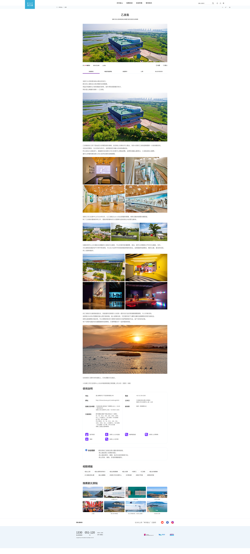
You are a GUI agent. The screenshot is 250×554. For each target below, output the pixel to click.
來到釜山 (120, 3)
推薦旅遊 (129, 3)
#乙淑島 (143, 471)
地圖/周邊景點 (108, 71)
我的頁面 (220, 3)
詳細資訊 (91, 71)
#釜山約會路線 (153, 471)
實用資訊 (149, 3)
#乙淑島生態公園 (89, 475)
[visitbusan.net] (30, 5)
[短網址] (226, 7)
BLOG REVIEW (159, 71)
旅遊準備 (139, 3)
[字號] (222, 7)
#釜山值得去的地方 (100, 471)
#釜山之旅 (87, 471)
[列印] (230, 7)
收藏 (158, 65)
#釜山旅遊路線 (114, 471)
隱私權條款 (79, 522)
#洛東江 (134, 471)
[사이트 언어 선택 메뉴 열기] (223, 3)
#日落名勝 (129, 475)
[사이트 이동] (162, 522)
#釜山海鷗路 (101, 475)
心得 (104, 65)
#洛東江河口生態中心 (116, 475)
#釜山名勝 (125, 471)
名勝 (66, 7)
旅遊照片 (125, 71)
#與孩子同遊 (139, 475)
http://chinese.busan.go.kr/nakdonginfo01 (107, 400)
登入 (217, 3)
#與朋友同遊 (150, 475)
